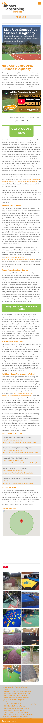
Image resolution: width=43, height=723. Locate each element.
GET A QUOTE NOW (21, 131)
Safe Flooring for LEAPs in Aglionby (16, 712)
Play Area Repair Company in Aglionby (15, 716)
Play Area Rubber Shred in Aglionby (16, 695)
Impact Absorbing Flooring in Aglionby (15, 687)
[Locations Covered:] (2, 3)
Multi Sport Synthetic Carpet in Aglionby (17, 693)
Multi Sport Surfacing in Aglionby (15, 706)
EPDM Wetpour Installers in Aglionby (16, 697)
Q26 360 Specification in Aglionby (14, 700)
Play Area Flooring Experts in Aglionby (16, 708)
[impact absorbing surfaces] (14, 7)
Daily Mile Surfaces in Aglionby (14, 710)
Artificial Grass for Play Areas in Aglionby (17, 691)
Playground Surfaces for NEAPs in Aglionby (18, 714)
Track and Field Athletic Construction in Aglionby (20, 704)
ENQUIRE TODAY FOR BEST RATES (21, 307)
